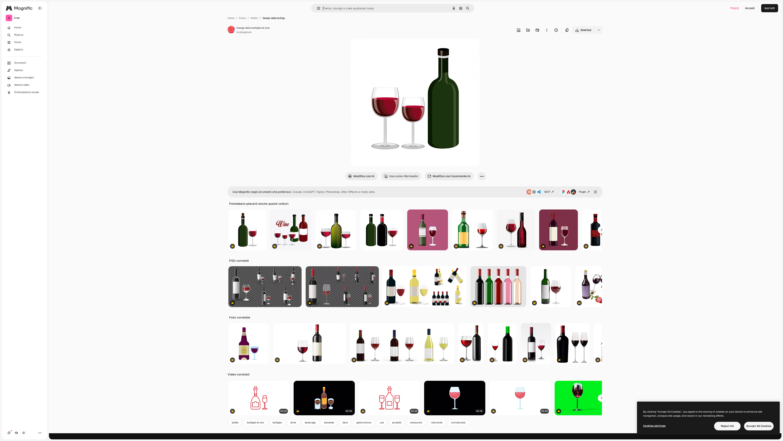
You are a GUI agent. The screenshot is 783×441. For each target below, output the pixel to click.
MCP (547, 192)
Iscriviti (769, 8)
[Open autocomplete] (317, 8)
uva (382, 422)
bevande (329, 422)
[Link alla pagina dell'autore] (231, 30)
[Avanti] (601, 229)
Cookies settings (654, 426)
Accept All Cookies (758, 426)
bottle (235, 422)
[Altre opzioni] (547, 30)
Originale (377, 46)
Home (231, 18)
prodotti (396, 422)
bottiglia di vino (255, 422)
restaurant (416, 422)
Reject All (727, 426)
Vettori (254, 18)
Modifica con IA (363, 176)
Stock (242, 18)
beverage (310, 422)
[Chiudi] (595, 191)
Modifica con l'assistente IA (451, 176)
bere (345, 422)
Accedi (750, 8)
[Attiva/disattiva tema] (23, 433)
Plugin (582, 192)
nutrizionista (458, 422)
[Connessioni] (9, 433)
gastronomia (363, 422)
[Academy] (16, 433)
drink (293, 422)
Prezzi (734, 8)
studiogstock (244, 32)
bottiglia (277, 422)
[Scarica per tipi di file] (599, 30)
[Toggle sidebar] (40, 8)
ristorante (436, 422)
